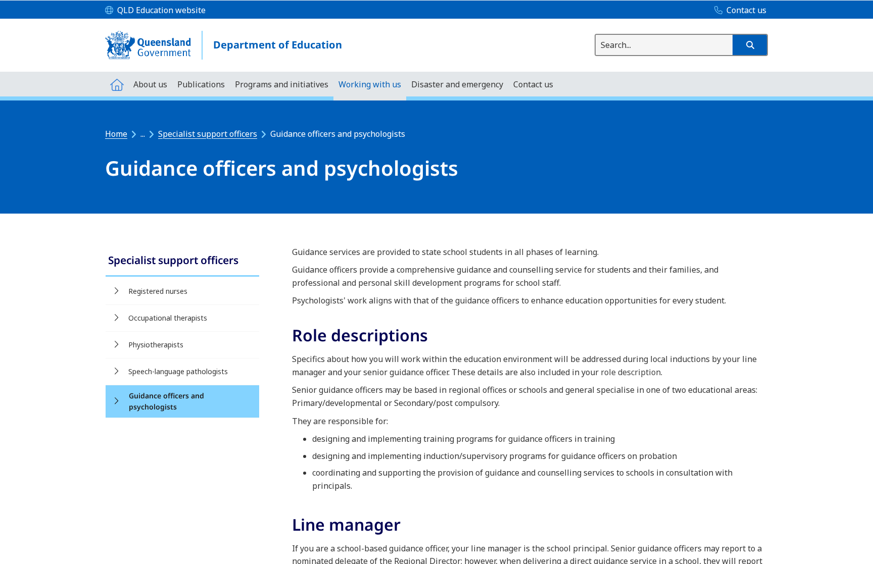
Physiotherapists (155, 344)
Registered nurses (157, 291)
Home (116, 133)
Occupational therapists (167, 318)
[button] (750, 45)
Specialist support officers (207, 133)
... (142, 133)
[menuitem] (116, 84)
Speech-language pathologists (178, 371)
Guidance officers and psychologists (166, 401)
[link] (182, 261)
